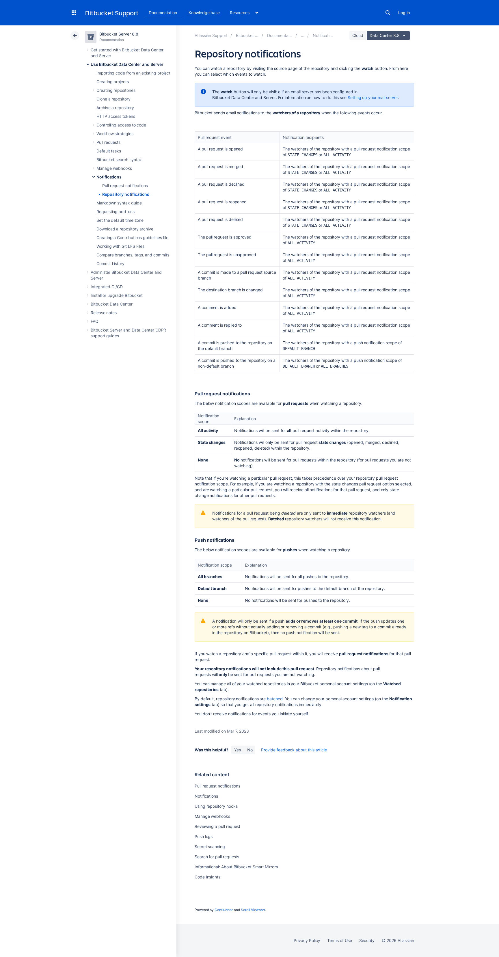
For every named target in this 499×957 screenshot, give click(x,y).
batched (275, 698)
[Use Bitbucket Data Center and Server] (302, 35)
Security (367, 940)
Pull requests (108, 142)
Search (387, 12)
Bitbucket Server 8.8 (118, 33)
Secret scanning (210, 846)
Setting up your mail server (373, 97)
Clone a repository (113, 98)
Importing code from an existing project (133, 72)
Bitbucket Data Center (112, 303)
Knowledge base (204, 12)
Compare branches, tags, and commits (132, 254)
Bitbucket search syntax (119, 159)
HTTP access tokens (115, 116)
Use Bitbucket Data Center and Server (127, 64)
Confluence (224, 910)
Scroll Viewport (253, 910)
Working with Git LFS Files (120, 246)
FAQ (94, 321)
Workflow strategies (114, 133)
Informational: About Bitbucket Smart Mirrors (236, 866)
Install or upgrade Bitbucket (117, 295)
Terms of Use (339, 940)
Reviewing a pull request (217, 826)
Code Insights (207, 876)
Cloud (357, 35)
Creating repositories (115, 90)
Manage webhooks (114, 168)
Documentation (163, 12)
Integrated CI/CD (107, 286)
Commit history (110, 263)
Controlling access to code (121, 124)
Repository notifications (125, 194)
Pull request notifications (125, 185)
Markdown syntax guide (119, 202)
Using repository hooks (216, 806)
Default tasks (108, 150)
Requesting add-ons (115, 211)
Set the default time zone (120, 220)
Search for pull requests (217, 856)
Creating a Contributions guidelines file (132, 237)
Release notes (104, 312)
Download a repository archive (124, 228)
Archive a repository (115, 107)
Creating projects (112, 81)
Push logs (204, 836)
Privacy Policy (307, 940)
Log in (404, 12)
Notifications (109, 176)
